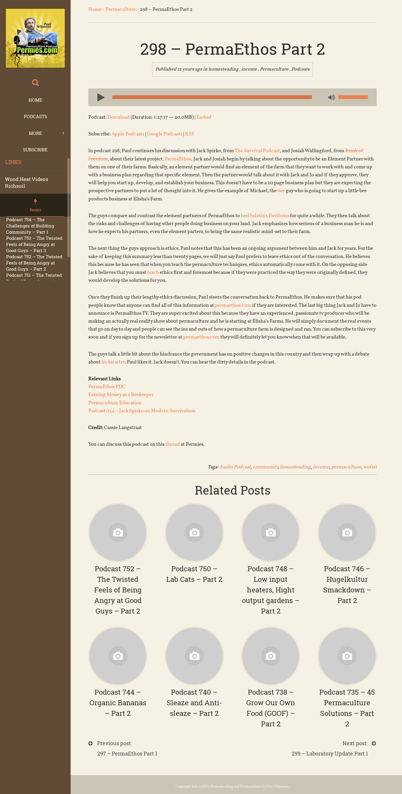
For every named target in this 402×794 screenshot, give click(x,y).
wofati (370, 467)
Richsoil (15, 185)
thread (172, 444)
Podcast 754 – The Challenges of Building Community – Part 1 (30, 226)
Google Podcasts (164, 134)
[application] (232, 97)
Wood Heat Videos (26, 179)
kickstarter (113, 362)
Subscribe (35, 150)
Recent (35, 209)
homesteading (223, 69)
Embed (204, 117)
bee (281, 190)
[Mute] (331, 98)
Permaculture (274, 69)
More (35, 133)
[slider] (353, 97)
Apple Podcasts (128, 134)
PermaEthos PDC (106, 386)
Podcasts (35, 116)
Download (118, 117)
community (265, 467)
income (249, 69)
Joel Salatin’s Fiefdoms (265, 215)
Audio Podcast (235, 467)
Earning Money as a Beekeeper (121, 394)
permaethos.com (233, 305)
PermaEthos (178, 159)
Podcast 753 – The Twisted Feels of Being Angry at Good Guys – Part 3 (34, 244)
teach (153, 272)
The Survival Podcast (257, 151)
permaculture (346, 467)
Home (35, 100)
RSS (189, 134)
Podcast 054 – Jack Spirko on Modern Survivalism (142, 411)
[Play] (98, 97)
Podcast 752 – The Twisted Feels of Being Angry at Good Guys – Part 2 (34, 263)
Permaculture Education (115, 403)
